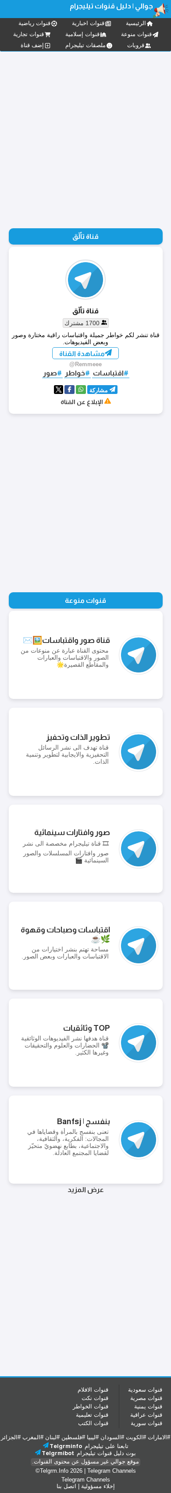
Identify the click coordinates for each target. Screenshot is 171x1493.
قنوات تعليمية (92, 1414)
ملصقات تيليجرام (85, 45)
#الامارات (159, 1437)
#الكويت (136, 1437)
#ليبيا (93, 1437)
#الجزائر (11, 1437)
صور (50, 373)
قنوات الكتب (93, 1423)
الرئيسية (136, 23)
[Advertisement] (85, 504)
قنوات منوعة (136, 34)
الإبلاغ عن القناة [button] (82, 401)
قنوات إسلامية (82, 34)
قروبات (135, 45)
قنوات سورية (146, 1423)
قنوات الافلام (93, 1389)
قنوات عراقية (146, 1414)
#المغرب (32, 1437)
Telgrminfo (66, 1446)
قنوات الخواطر (90, 1406)
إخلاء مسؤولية (98, 1486)
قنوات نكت (95, 1398)
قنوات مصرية (146, 1398)
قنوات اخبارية (88, 23)
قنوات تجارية (28, 34)
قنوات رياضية (34, 23)
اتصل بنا (66, 1486)
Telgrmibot (58, 1453)
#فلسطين (73, 1437)
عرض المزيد (86, 1189)
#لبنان (52, 1437)
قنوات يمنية (148, 1406)
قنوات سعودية (145, 1389)
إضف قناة (32, 45)
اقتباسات (108, 373)
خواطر (75, 373)
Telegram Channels (111, 1470)
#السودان (112, 1437)
